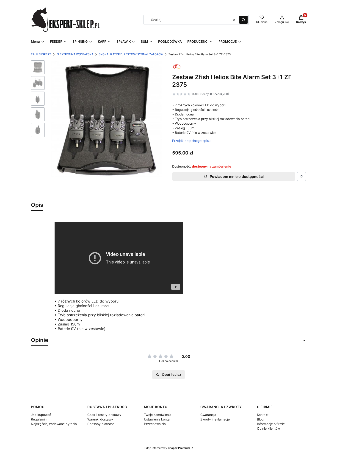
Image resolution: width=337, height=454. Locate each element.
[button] (243, 20)
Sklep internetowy (167, 448)
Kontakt (262, 415)
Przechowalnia (155, 424)
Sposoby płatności (101, 424)
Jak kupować (41, 415)
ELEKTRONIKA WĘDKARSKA (75, 54)
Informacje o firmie (271, 424)
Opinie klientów (268, 428)
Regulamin (39, 419)
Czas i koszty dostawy (104, 415)
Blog (260, 419)
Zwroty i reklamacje (215, 419)
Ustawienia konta (157, 419)
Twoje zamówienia (157, 415)
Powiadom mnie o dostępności (237, 176)
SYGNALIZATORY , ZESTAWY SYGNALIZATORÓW (131, 54)
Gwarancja (208, 415)
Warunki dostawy (100, 419)
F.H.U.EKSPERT (41, 54)
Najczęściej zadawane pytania (54, 424)
